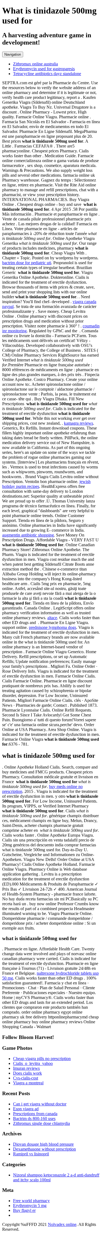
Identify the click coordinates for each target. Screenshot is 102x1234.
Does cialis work (27, 1073)
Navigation (12, 54)
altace (52, 617)
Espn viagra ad (26, 1108)
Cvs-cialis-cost (25, 1078)
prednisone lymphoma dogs (52, 627)
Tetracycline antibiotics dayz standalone (47, 73)
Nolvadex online (62, 1224)
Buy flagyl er (24, 1210)
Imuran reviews (26, 1068)
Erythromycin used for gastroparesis (44, 68)
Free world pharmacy (31, 1200)
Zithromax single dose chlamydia (41, 1123)
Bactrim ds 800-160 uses (34, 1118)
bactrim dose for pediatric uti (26, 262)
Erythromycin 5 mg (30, 1205)
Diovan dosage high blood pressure (43, 1144)
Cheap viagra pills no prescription (42, 1058)
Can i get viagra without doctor (39, 1104)
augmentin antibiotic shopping (28, 535)
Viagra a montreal (28, 1083)
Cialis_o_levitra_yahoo (33, 1063)
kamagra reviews (78, 423)
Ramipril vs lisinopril (31, 1154)
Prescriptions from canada (35, 1113)
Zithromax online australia (35, 64)
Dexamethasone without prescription (44, 1149)
